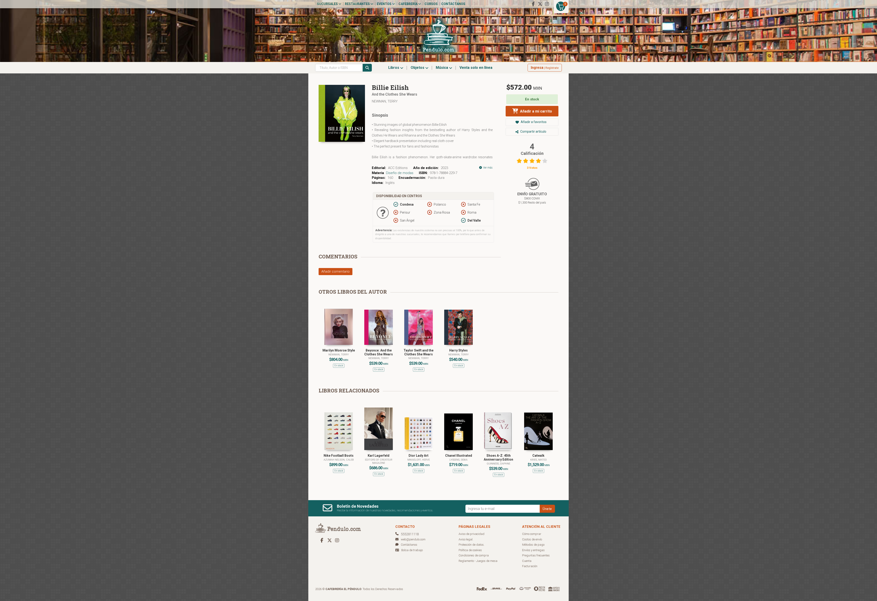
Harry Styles (458, 350)
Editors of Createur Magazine (378, 461)
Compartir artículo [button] (533, 131)
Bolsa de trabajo (412, 550)
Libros (394, 67)
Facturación (529, 566)
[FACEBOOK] (533, 4)
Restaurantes (357, 4)
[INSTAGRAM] (547, 4)
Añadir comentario (335, 271)
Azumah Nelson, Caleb (339, 459)
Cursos (431, 4)
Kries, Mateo (538, 459)
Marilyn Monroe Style (338, 350)
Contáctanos (453, 4)
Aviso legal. (466, 539)
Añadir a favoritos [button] (533, 122)
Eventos (384, 4)
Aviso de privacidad (471, 534)
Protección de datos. (471, 544)
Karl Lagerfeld (378, 455)
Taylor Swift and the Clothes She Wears (418, 352)
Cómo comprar (531, 534)
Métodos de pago (533, 544)
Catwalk (538, 455)
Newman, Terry (385, 101)
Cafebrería (408, 4)
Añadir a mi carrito (535, 111)
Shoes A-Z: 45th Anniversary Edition (498, 457)
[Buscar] (367, 68)
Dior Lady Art (418, 455)
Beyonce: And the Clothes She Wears (378, 352)
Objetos (418, 67)
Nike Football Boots (339, 455)
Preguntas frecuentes (536, 555)
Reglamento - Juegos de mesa (478, 561)
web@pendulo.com (413, 539)
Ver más (487, 167)
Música (442, 67)
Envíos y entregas (533, 550)
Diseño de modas (399, 173)
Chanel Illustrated (458, 455)
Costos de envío (532, 539)
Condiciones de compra (474, 555)
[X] (540, 4)
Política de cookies (470, 550)
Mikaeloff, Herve (418, 459)
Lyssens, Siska (458, 459)
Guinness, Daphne (498, 463)
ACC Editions (398, 168)
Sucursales (327, 4)
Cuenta (526, 561)
